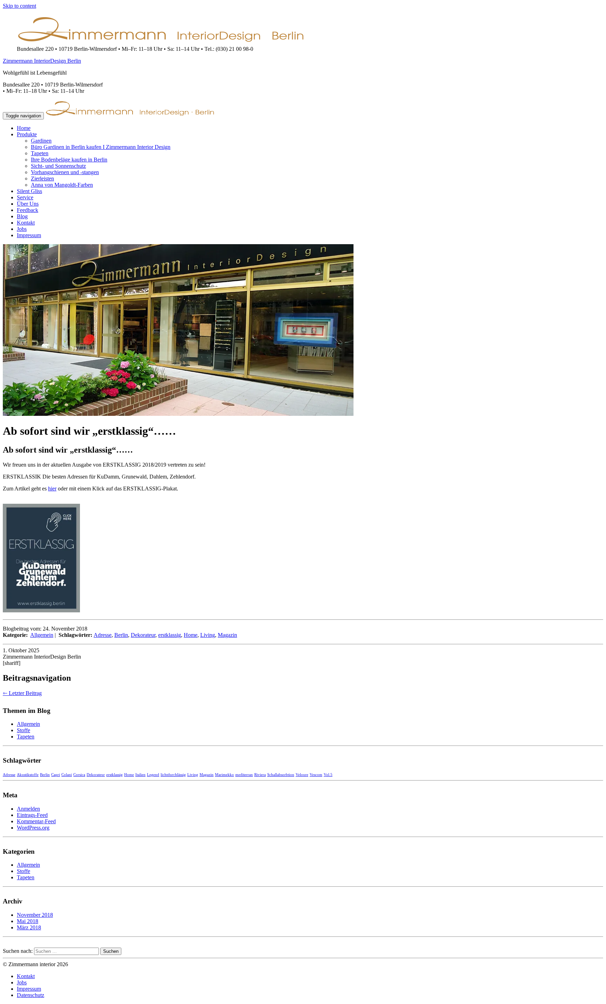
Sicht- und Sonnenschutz (58, 166)
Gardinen (41, 141)
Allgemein (41, 635)
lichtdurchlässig (173, 775)
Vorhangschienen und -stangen (65, 172)
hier (52, 488)
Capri (55, 775)
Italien (140, 775)
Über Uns (28, 204)
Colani (66, 775)
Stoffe (23, 730)
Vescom (316, 775)
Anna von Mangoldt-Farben (62, 185)
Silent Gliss (29, 191)
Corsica (79, 775)
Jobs (22, 229)
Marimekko (224, 775)
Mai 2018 (27, 921)
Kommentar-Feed (36, 821)
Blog (22, 216)
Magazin (227, 635)
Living (207, 635)
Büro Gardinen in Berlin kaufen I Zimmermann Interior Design (100, 147)
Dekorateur (143, 635)
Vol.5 (328, 775)
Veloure (302, 775)
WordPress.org (33, 828)
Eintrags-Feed (32, 815)
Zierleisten (42, 178)
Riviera (260, 775)
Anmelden (28, 809)
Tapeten (39, 153)
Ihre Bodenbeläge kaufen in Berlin (69, 160)
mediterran (244, 775)
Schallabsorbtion (280, 775)
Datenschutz (30, 995)
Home (24, 128)
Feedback (27, 210)
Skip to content (19, 6)
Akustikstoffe (28, 775)
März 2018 (29, 927)
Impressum (29, 235)
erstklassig (169, 635)
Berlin (121, 635)
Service (25, 197)
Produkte (27, 134)
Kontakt (26, 223)
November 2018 (35, 915)
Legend (153, 775)
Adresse (103, 635)
